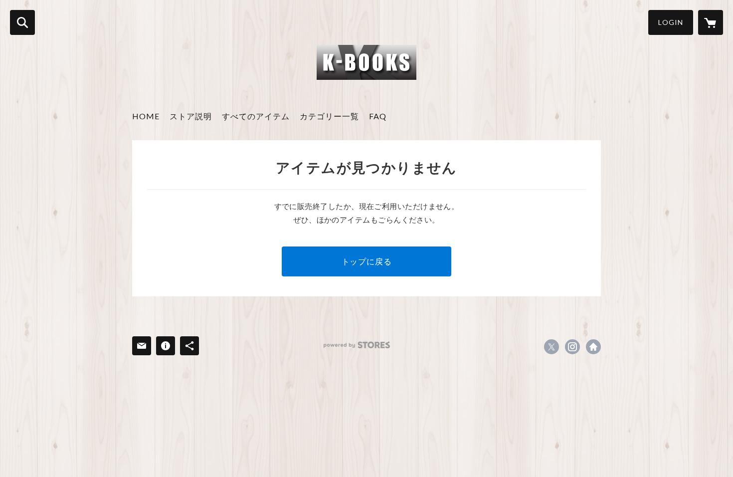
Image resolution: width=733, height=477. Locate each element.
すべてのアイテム (256, 116)
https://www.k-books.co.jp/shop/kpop (593, 346)
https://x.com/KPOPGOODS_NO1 (551, 346)
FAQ (377, 116)
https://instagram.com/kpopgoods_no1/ (572, 346)
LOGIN (670, 22)
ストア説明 (191, 116)
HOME (146, 116)
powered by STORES (357, 345)
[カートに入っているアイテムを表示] (710, 22)
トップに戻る (367, 261)
